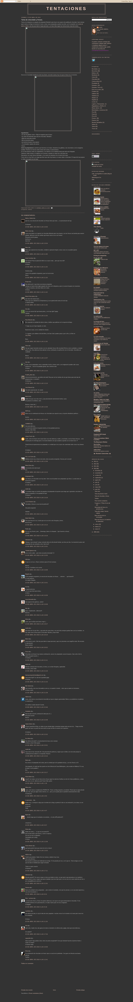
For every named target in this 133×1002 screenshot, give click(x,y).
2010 (95, 468)
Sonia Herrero (28, 845)
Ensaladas (94, 83)
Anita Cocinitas (29, 258)
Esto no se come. (96, 89)
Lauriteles (27, 911)
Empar (27, 281)
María (26, 760)
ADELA (27, 854)
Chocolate (94, 79)
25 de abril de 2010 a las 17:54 (36, 934)
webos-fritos (97, 449)
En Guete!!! (97, 287)
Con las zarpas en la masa (101, 246)
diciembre (98, 470)
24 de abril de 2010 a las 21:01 (36, 883)
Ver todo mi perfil (102, 32)
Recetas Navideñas (97, 122)
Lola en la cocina (98, 363)
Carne (93, 77)
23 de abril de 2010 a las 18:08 (36, 615)
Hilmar (27, 787)
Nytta (26, 814)
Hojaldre (94, 99)
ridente (27, 696)
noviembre (98, 473)
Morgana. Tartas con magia (101, 399)
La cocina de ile (98, 326)
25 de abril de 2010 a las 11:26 (36, 921)
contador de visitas (97, 166)
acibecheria (97, 187)
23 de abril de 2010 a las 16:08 (36, 570)
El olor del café (98, 258)
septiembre (98, 477)
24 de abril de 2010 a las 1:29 (36, 783)
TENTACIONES (66, 8)
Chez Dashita (97, 226)
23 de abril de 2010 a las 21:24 (36, 671)
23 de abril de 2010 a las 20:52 (36, 647)
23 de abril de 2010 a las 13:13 (36, 472)
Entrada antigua (80, 990)
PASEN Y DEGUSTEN (100, 424)
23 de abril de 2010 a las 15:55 (36, 555)
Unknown (27, 539)
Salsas (93, 124)
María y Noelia (29, 218)
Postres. (94, 118)
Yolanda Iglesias (29, 550)
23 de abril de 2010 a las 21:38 (36, 692)
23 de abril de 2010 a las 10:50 (36, 227)
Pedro (26, 529)
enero (96, 529)
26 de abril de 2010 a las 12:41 (36, 959)
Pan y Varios (97, 414)
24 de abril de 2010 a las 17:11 (36, 870)
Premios (94, 120)
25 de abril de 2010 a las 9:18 (36, 907)
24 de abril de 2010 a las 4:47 (36, 810)
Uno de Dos (97, 444)
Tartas (30, 209)
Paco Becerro (28, 320)
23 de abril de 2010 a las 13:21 (36, 514)
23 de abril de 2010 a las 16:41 (36, 582)
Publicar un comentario (27, 963)
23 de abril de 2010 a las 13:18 (36, 497)
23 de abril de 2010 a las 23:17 (36, 772)
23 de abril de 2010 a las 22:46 (36, 707)
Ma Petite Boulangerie (100, 383)
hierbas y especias (99, 306)
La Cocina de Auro (99, 321)
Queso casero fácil (105, 344)
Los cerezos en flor (99, 373)
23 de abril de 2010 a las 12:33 (36, 419)
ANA (26, 559)
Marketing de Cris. (96, 177)
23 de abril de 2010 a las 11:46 (36, 305)
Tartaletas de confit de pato (100, 248)
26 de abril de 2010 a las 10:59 (36, 947)
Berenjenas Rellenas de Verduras (104, 271)
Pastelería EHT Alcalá (100, 434)
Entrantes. (94, 85)
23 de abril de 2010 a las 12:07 (36, 358)
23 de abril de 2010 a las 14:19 (36, 535)
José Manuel (28, 387)
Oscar (26, 651)
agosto (97, 480)
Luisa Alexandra (29, 599)
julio (96, 482)
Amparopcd (28, 476)
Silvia (26, 345)
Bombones (94, 75)
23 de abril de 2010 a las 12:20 (36, 392)
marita (27, 628)
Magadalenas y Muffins (98, 106)
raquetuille (28, 938)
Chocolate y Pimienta (100, 236)
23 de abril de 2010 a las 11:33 (36, 277)
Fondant (94, 91)
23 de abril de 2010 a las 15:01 (36, 546)
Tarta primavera (104, 238)
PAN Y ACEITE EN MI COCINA (102, 404)
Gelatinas (94, 95)
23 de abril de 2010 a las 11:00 (36, 254)
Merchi (27, 396)
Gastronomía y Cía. (99, 299)
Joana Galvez (29, 724)
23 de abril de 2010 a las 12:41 (36, 432)
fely (26, 608)
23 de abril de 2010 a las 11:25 (36, 267)
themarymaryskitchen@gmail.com (34, 675)
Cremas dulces (96, 81)
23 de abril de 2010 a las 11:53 (36, 315)
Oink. (93, 179)
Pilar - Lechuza (29, 898)
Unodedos (28, 711)
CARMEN (27, 423)
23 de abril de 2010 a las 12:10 (36, 370)
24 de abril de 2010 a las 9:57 (36, 825)
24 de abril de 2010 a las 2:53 (36, 796)
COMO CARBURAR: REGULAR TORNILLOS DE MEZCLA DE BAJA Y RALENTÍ (101, 396)
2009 (95, 532)
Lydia (26, 749)
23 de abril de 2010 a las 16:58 (36, 595)
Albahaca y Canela (99, 197)
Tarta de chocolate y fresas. (32, 20)
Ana (26, 925)
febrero (97, 526)
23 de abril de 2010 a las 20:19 (36, 634)
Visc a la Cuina (29, 456)
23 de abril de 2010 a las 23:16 (36, 756)
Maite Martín (28, 518)
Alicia (26, 619)
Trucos (93, 128)
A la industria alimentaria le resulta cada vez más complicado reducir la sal (102, 302)
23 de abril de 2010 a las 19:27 (36, 624)
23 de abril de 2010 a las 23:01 (36, 745)
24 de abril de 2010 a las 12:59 (36, 841)
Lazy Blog (28, 335)
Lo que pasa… (29, 800)
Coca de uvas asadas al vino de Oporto (105, 376)
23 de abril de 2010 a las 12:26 (36, 407)
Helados (94, 97)
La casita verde (98, 316)
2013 (95, 461)
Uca (26, 309)
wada (26, 664)
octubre (97, 475)
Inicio (54, 990)
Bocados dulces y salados (101, 207)
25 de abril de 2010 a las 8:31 (36, 894)
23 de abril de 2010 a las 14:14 (36, 524)
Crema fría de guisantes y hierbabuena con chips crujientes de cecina (105, 357)
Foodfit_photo (28, 374)
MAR (26, 411)
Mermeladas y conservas (98, 110)
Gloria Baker (28, 776)
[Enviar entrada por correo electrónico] (51, 208)
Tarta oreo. (97, 491)
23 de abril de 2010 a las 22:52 (36, 734)
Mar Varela (28, 686)
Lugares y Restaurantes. (98, 104)
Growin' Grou (97, 435)
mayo (96, 487)
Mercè (27, 639)
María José (28, 231)
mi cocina (96, 392)
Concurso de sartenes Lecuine (101, 451)
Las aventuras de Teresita (101, 343)
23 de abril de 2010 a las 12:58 (36, 461)
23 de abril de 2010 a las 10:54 (36, 243)
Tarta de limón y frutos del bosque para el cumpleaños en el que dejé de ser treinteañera (105, 201)
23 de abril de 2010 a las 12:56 (36, 452)
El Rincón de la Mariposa (101, 267)
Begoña (27, 574)
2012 (95, 463)
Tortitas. (97, 498)
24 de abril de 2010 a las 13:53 (36, 850)
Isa (26, 586)
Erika (26, 951)
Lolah (26, 489)
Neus (26, 247)
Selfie (102, 228)
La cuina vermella (99, 336)
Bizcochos (94, 71)
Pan (93, 112)
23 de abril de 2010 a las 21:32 (36, 681)
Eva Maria (28, 738)
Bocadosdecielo (98, 216)
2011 (95, 466)
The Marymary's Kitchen (100, 442)
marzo (97, 524)
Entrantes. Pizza (96, 87)
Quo (26, 362)
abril (96, 489)
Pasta (93, 114)
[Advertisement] (34, 976)
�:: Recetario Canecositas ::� (102, 453)
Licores (94, 101)
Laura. (101, 27)
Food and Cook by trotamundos (99, 293)
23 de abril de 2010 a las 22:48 (36, 720)
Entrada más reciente (26, 990)
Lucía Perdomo (29, 501)
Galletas (94, 93)
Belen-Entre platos (30, 296)
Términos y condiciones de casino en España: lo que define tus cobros (102, 339)
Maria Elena (28, 465)
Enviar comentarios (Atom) (36, 993)
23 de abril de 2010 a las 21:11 (36, 660)
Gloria (26, 829)
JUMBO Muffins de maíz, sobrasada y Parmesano (105, 417)
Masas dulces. (96, 108)
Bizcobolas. (95, 69)
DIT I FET (96, 250)
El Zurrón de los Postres (100, 277)
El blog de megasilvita (100, 255)
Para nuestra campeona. (101, 500)
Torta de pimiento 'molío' (101, 493)
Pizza (93, 116)
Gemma (27, 887)
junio (96, 484)
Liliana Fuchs (28, 436)
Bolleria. (94, 73)
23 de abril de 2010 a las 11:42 (36, 292)
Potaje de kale (104, 259)
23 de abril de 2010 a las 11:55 (36, 341)
